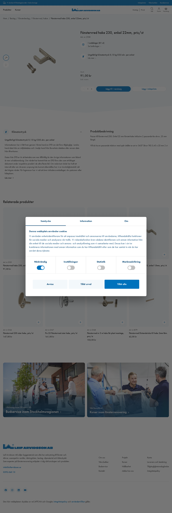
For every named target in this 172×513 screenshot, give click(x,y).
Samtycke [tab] (46, 221)
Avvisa (50, 284)
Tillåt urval (86, 284)
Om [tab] (126, 221)
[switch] (71, 268)
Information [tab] (86, 221)
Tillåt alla (121, 284)
